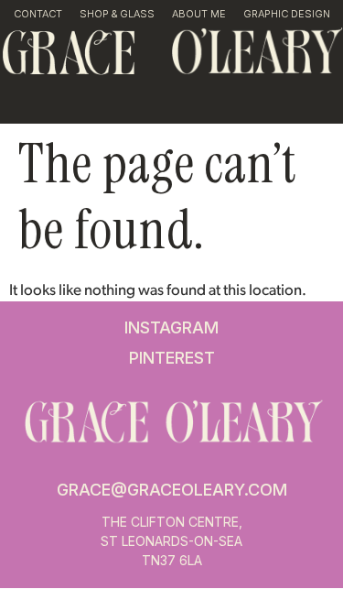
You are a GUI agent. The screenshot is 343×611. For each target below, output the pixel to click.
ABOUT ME (199, 13)
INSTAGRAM (171, 327)
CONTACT (38, 13)
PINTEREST (172, 357)
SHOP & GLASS (117, 13)
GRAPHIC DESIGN (286, 13)
